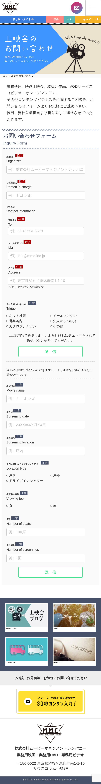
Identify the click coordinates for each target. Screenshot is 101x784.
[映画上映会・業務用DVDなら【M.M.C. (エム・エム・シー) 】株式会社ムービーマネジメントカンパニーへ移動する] (4, 75)
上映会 (55, 19)
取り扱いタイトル (23, 19)
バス (69, 19)
